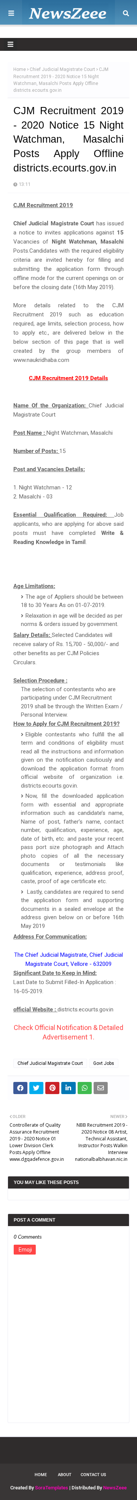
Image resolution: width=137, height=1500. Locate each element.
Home (19, 69)
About (65, 1474)
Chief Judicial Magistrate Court (62, 69)
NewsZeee (115, 1488)
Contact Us (93, 1474)
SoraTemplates (51, 1488)
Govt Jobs (103, 1063)
